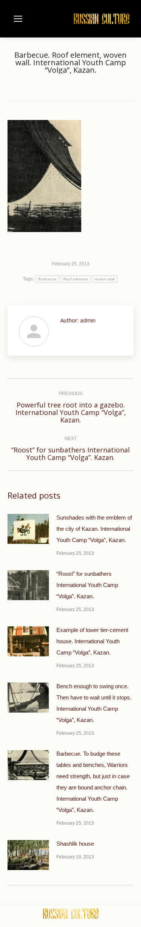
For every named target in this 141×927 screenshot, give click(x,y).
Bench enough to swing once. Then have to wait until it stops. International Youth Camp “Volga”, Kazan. (94, 703)
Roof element (75, 279)
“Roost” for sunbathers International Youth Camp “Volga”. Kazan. (87, 585)
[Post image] (28, 529)
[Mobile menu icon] (18, 18)
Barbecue (47, 279)
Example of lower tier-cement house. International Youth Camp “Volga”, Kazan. (92, 641)
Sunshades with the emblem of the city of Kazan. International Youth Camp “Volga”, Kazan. (94, 528)
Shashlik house (75, 843)
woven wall (105, 279)
